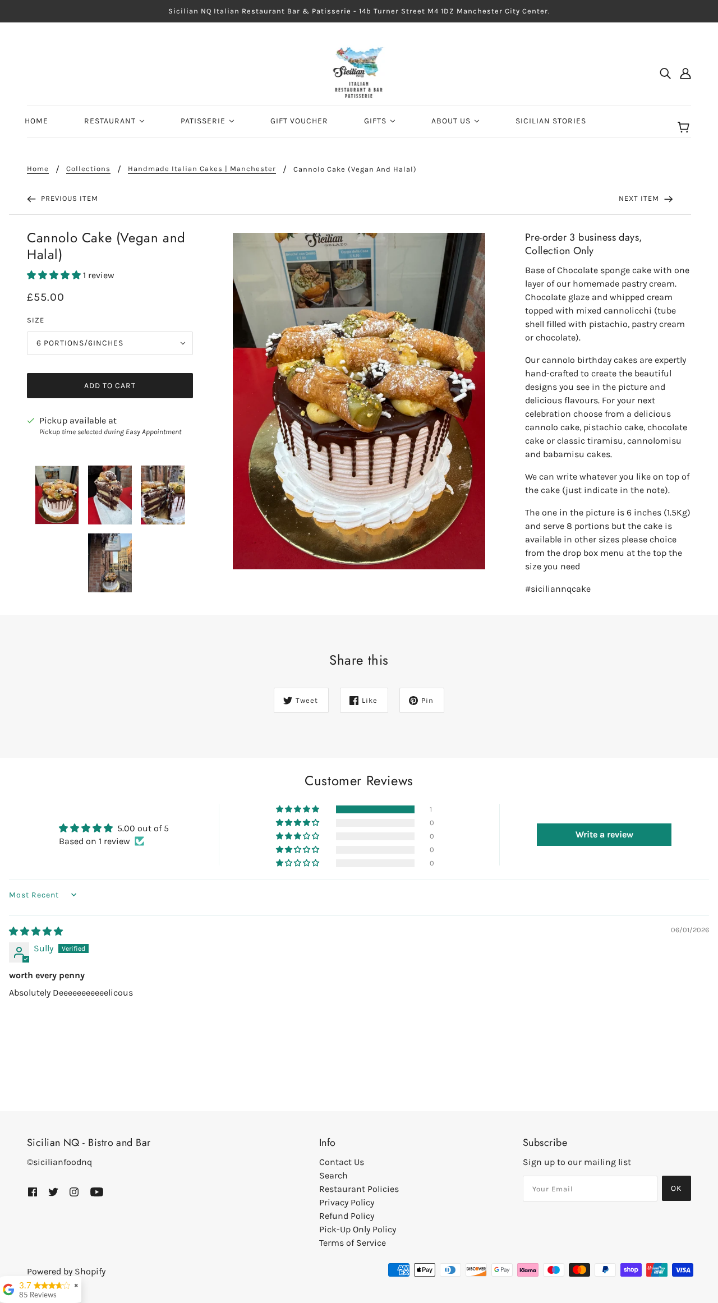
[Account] (685, 73)
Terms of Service (352, 1242)
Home (38, 169)
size (35, 320)
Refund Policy (346, 1215)
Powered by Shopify (66, 1271)
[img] (665, 73)
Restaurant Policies (359, 1189)
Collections (88, 169)
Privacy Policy (346, 1202)
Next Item (640, 198)
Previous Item (68, 198)
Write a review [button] (604, 834)
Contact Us (341, 1162)
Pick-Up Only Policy (357, 1229)
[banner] (359, 72)
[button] (55, 275)
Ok (676, 1188)
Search (333, 1175)
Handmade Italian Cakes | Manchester (202, 169)
